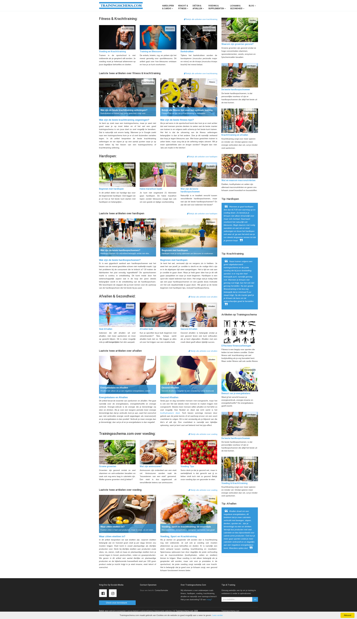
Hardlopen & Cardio (168, 7)
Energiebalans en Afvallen (113, 397)
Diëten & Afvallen (197, 7)
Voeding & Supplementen (216, 7)
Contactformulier (161, 590)
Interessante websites (163, 611)
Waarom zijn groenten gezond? (237, 44)
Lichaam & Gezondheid (236, 7)
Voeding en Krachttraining (112, 51)
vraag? (209, 600)
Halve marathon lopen (151, 189)
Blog (251, 6)
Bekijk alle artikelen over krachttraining (201, 19)
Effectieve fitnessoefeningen (236, 345)
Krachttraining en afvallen (234, 135)
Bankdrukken (187, 51)
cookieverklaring (146, 611)
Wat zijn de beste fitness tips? (177, 120)
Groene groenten (107, 466)
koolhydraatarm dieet (170, 413)
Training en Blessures (151, 51)
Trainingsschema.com (230, 611)
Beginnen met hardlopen (111, 189)
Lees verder (217, 615)
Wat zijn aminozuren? (151, 466)
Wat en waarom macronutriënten (238, 180)
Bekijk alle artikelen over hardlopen (203, 157)
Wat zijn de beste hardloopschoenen (190, 190)
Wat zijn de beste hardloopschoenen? (120, 260)
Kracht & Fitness (183, 7)
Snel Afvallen (105, 329)
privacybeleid (133, 611)
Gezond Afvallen (189, 329)
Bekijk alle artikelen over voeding (203, 434)
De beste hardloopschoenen (235, 89)
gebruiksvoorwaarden (117, 611)
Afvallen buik (146, 329)
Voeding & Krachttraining (234, 483)
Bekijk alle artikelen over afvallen (203, 297)
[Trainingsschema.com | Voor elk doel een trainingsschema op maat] (121, 5)
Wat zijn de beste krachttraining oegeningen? (124, 120)
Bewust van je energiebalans (235, 393)
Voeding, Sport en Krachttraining (178, 536)
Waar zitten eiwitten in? (112, 536)
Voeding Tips (187, 466)
